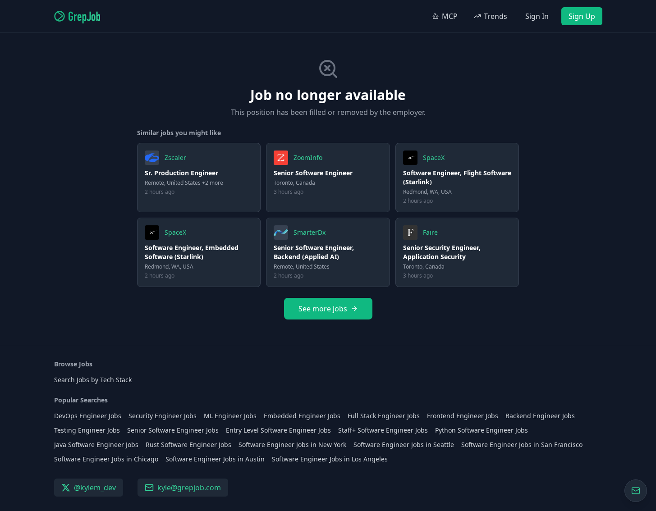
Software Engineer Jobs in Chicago (106, 459)
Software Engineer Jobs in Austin (215, 459)
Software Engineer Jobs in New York (292, 444)
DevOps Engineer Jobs (87, 415)
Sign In (537, 16)
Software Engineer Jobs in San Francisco (522, 444)
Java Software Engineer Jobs (96, 444)
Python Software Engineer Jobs (481, 430)
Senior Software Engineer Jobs (173, 430)
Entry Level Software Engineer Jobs (278, 430)
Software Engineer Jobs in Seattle (403, 444)
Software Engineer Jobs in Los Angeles (330, 459)
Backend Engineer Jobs (540, 415)
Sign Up (582, 16)
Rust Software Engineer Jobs (188, 444)
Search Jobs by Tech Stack (93, 379)
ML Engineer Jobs (230, 415)
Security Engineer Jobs (162, 415)
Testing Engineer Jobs (87, 430)
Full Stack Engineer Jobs (384, 415)
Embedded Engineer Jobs (302, 415)
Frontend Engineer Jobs (462, 415)
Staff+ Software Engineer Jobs (383, 430)
